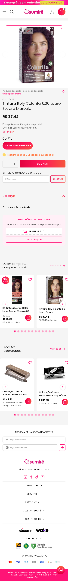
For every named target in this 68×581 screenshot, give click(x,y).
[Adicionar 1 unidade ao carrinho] (15, 164)
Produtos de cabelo (12, 91)
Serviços (32, 494)
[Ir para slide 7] (36, 331)
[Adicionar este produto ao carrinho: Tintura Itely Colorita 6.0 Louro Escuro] (65, 319)
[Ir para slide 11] (50, 331)
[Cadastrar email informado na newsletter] (62, 447)
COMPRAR (42, 163)
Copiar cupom (34, 239)
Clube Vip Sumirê (32, 510)
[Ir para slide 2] (18, 331)
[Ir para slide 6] (32, 331)
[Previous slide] (5, 54)
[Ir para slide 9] (43, 331)
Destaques (32, 485)
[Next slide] (62, 54)
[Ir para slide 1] (15, 331)
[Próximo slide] (62, 304)
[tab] (34, 25)
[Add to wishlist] (63, 91)
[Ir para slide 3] (22, 331)
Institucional (32, 502)
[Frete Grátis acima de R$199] (34, 2)
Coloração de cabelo (33, 91)
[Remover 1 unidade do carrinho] (6, 164)
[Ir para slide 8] (39, 331)
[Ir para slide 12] (53, 331)
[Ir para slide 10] (46, 331)
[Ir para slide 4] (25, 331)
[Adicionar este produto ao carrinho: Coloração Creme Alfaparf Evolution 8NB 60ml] (28, 401)
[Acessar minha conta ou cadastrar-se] (53, 11)
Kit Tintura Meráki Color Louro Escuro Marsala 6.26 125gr (17, 311)
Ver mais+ (8, 131)
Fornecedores (32, 519)
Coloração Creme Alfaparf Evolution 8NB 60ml (15, 394)
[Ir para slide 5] (29, 331)
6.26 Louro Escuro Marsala (17, 145)
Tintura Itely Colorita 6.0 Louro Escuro (52, 310)
